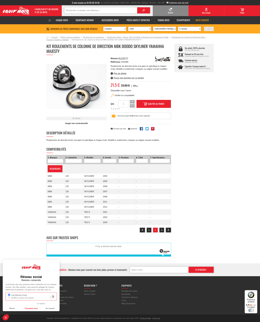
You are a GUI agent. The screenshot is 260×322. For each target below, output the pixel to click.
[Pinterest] (152, 129)
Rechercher (55, 168)
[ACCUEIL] (49, 20)
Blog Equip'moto (128, 303)
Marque (114, 58)
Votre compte (89, 291)
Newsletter (126, 294)
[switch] (251, 310)
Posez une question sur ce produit (129, 78)
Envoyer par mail (119, 129)
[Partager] (141, 129)
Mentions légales (145, 318)
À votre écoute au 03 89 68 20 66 (86, 2)
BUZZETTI (123, 58)
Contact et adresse (129, 297)
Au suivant (50, 308)
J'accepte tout (31, 308)
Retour (12, 308)
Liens (123, 300)
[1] (209, 29)
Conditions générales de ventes (60, 297)
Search (143, 10)
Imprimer (134, 129)
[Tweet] (147, 129)
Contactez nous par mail (178, 3)
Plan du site (156, 318)
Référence (116, 62)
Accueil (47, 37)
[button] (5, 317)
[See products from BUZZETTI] (163, 59)
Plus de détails (120, 73)
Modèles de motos (129, 291)
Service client (89, 294)
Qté (112, 104)
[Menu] (255, 291)
